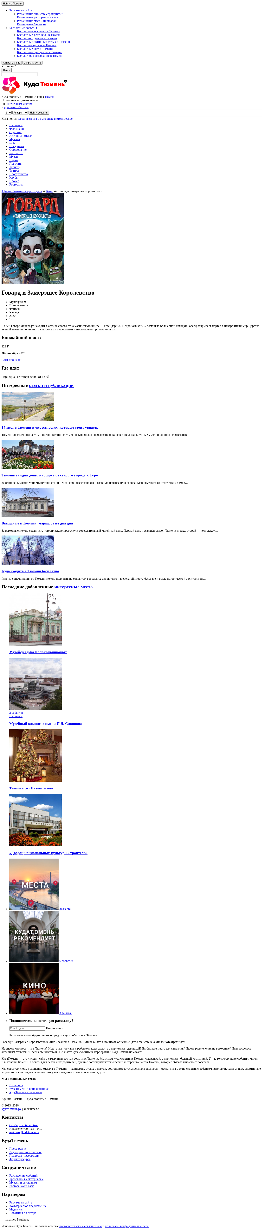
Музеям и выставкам (23, 1182)
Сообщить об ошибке (23, 1125)
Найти (6, 70)
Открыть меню (11, 62)
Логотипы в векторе (22, 1213)
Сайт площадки (12, 359)
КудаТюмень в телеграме (25, 1092)
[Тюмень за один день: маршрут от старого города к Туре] (28, 467)
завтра (33, 118)
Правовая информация (24, 1155)
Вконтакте (16, 1085)
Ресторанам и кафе (21, 1186)
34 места (65, 908)
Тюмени (50, 96)
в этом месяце (63, 118)
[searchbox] (132, 70)
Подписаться (54, 1028)
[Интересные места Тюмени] (34, 908)
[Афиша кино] (34, 1013)
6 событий (66, 961)
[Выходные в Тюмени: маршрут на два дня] (28, 515)
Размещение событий (23, 1175)
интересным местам (19, 103)
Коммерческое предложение (28, 1206)
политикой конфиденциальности (127, 1226)
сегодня (22, 118)
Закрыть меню (32, 62)
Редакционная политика (25, 1152)
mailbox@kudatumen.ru (24, 1132)
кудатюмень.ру (11, 1109)
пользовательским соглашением (80, 1226)
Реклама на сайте (20, 1202)
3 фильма (65, 1013)
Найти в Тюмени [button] (12, 3)
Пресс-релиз (17, 1148)
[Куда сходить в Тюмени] (44, 93)
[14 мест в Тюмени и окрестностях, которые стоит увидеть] (28, 419)
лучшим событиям (16, 107)
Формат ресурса (19, 1159)
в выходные (45, 118)
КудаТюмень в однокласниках (29, 1088)
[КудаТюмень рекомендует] (34, 961)
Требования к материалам (26, 1179)
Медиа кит (16, 1209)
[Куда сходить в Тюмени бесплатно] (28, 563)
